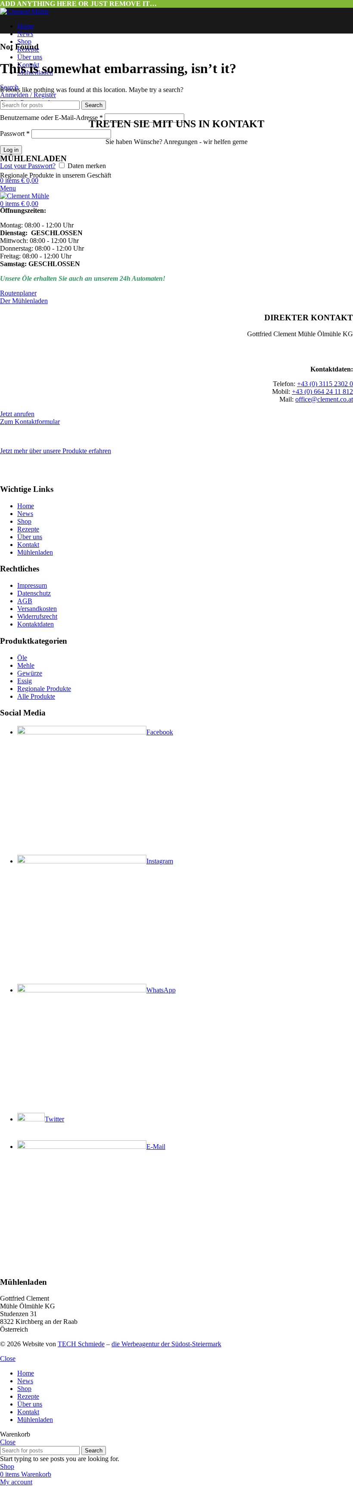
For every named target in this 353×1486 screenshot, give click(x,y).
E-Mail (155, 1146)
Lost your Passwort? (28, 165)
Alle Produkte (36, 696)
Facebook (159, 732)
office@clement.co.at (324, 399)
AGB (24, 601)
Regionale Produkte (44, 688)
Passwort (15, 133)
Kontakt (28, 544)
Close (7, 1358)
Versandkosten (37, 608)
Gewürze (29, 673)
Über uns (29, 536)
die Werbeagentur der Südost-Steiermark (166, 1344)
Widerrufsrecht (37, 616)
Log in (11, 150)
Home (25, 506)
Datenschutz (34, 593)
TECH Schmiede (81, 1344)
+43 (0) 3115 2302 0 (325, 383)
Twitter (54, 1119)
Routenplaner (18, 293)
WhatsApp (161, 990)
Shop (24, 521)
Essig (24, 681)
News (25, 513)
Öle (22, 657)
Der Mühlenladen (24, 300)
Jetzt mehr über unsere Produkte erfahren (55, 450)
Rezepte (28, 529)
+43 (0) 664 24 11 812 (322, 391)
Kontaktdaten (35, 624)
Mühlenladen (35, 552)
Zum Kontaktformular (30, 421)
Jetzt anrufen (17, 414)
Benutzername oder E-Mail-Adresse (51, 117)
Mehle (25, 665)
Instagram (159, 861)
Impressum (32, 585)
